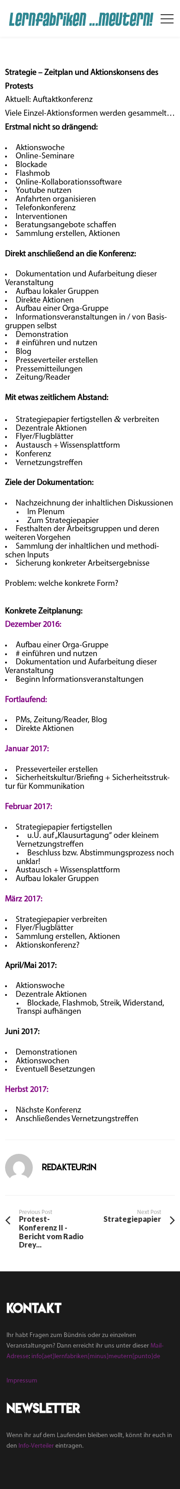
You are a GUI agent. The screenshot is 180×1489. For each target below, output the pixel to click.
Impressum (21, 1380)
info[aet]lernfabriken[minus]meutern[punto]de (95, 1356)
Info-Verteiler (36, 1446)
